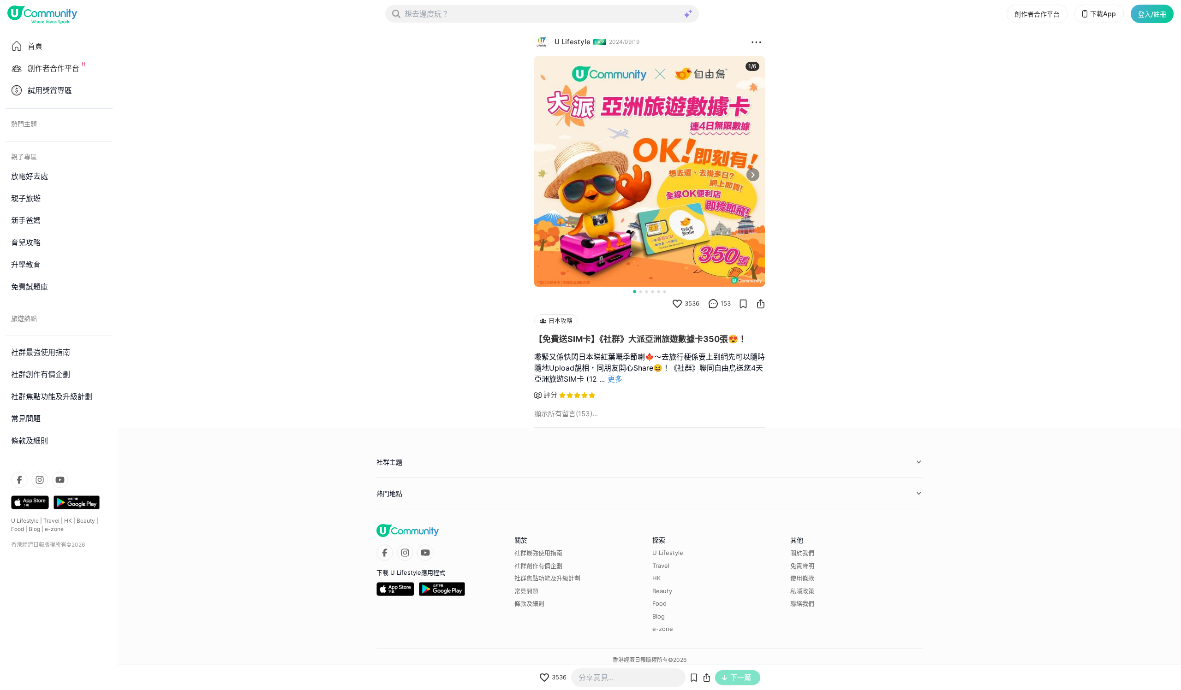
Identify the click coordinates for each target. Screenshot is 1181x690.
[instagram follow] (39, 480)
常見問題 (526, 591)
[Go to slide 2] (640, 291)
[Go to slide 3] (646, 291)
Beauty (86, 520)
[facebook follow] (19, 480)
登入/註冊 (1152, 14)
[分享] (761, 303)
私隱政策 (802, 591)
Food (17, 528)
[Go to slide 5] (658, 291)
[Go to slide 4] (652, 291)
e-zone (54, 528)
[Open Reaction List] (756, 42)
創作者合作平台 (1037, 14)
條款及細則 (529, 603)
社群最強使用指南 (538, 552)
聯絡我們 (802, 603)
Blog (34, 528)
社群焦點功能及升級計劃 (547, 578)
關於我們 (802, 552)
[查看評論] (713, 303)
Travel (51, 520)
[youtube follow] (60, 480)
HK (68, 520)
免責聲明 (802, 565)
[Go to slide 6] (664, 291)
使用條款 (802, 578)
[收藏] (743, 303)
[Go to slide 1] (634, 291)
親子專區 (24, 156)
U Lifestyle (25, 520)
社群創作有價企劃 (538, 565)
